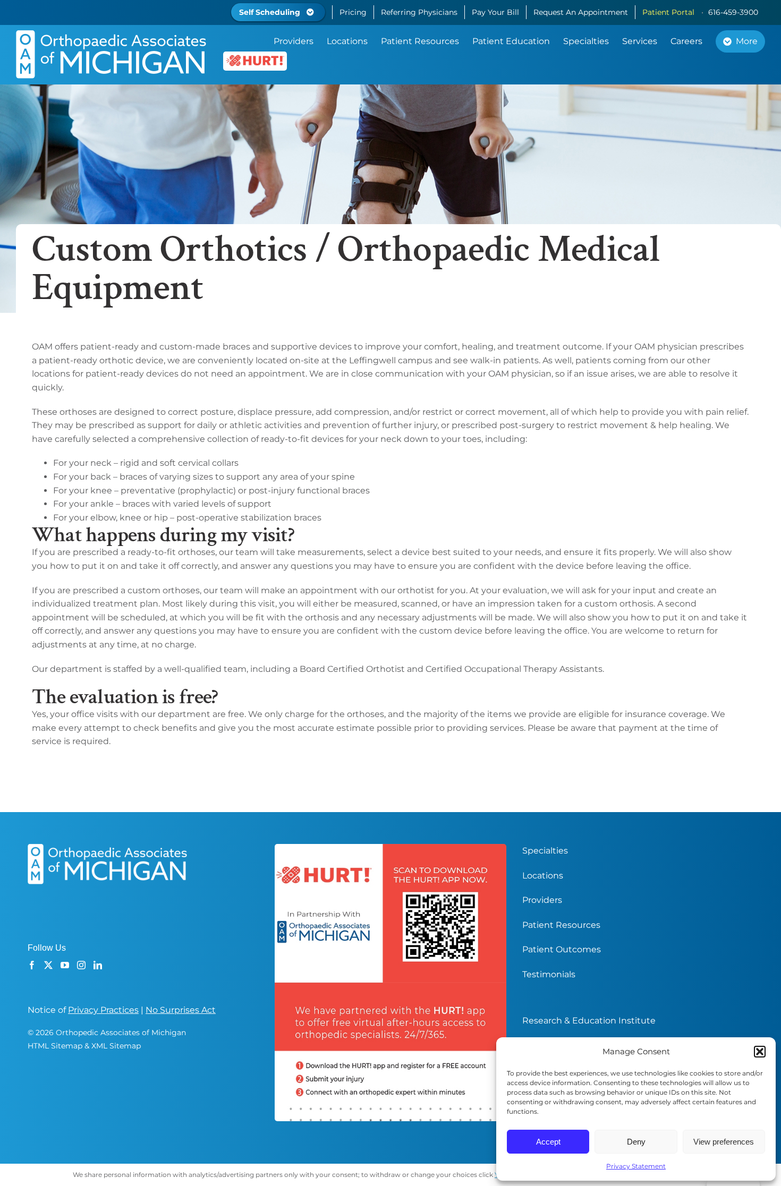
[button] (759, 1051)
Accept (548, 1141)
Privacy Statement (636, 1166)
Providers (542, 900)
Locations (542, 876)
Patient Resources (561, 925)
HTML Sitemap (55, 1046)
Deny (636, 1141)
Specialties (545, 851)
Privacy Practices (103, 1010)
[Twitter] (48, 965)
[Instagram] (81, 965)
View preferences (723, 1141)
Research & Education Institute (589, 1021)
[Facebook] (32, 965)
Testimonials (548, 974)
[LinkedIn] (98, 965)
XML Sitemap (116, 1046)
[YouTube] (65, 965)
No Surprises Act (181, 1010)
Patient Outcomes (561, 949)
